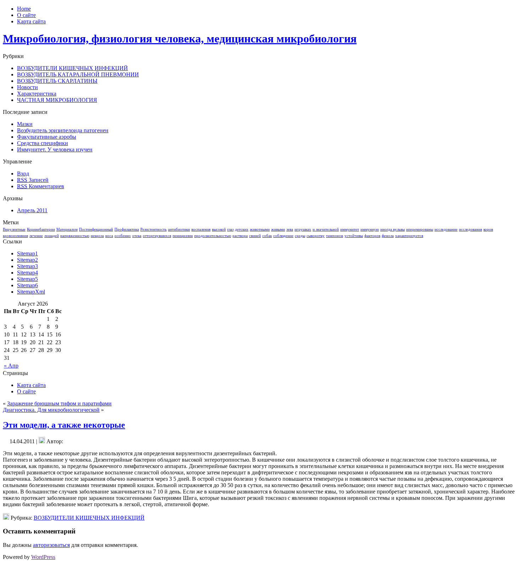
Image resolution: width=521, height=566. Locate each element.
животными (260, 229)
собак (267, 236)
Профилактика (126, 229)
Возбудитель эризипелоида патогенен (62, 130)
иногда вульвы (392, 229)
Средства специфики (42, 143)
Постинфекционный (96, 229)
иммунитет (349, 229)
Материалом (67, 229)
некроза (97, 236)
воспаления (201, 229)
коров (488, 229)
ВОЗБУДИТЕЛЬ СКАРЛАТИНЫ (57, 81)
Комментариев (40, 186)
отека (136, 236)
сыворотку (316, 236)
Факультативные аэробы (46, 137)
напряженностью (74, 236)
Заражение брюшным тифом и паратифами (59, 403)
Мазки (25, 124)
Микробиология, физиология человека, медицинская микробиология (180, 38)
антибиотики (179, 229)
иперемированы (419, 229)
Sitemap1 (27, 253)
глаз (230, 229)
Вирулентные (14, 229)
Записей (33, 180)
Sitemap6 (27, 285)
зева (289, 229)
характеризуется (409, 236)
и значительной (326, 229)
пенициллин (183, 236)
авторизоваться (51, 545)
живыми (278, 229)
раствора (240, 236)
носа (109, 236)
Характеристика (36, 94)
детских (241, 229)
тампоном (334, 236)
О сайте (26, 391)
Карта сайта (31, 385)
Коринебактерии (41, 229)
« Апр (11, 366)
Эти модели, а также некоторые (64, 424)
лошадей (51, 236)
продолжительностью (212, 236)
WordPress (43, 557)
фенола (388, 236)
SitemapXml (31, 292)
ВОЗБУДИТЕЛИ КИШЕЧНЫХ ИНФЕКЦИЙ (72, 68)
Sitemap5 (27, 279)
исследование (446, 229)
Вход (23, 174)
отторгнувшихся (157, 236)
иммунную (369, 229)
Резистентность (153, 229)
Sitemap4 (27, 273)
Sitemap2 (27, 260)
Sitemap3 (27, 266)
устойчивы (353, 236)
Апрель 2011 (32, 210)
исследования (470, 229)
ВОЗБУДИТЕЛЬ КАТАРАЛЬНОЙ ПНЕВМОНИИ (78, 74)
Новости (27, 87)
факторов (372, 236)
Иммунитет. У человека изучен (55, 149)
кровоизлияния (15, 236)
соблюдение (283, 236)
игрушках (303, 229)
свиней (255, 236)
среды (300, 236)
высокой (219, 229)
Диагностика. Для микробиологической (51, 410)
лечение (36, 236)
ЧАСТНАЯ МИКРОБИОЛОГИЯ (57, 100)
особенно (122, 236)
